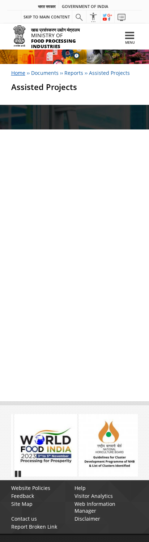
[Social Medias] (107, 17)
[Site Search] (79, 17)
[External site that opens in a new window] (42, 445)
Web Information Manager (94, 507)
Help (80, 488)
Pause (18, 473)
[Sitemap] (121, 17)
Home (18, 72)
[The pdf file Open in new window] (107, 445)
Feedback (22, 495)
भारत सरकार (47, 6)
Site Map (22, 503)
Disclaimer (87, 518)
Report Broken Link (34, 526)
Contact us (24, 518)
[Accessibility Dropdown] (93, 17)
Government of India (85, 6)
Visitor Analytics (93, 495)
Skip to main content (47, 17)
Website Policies (30, 488)
